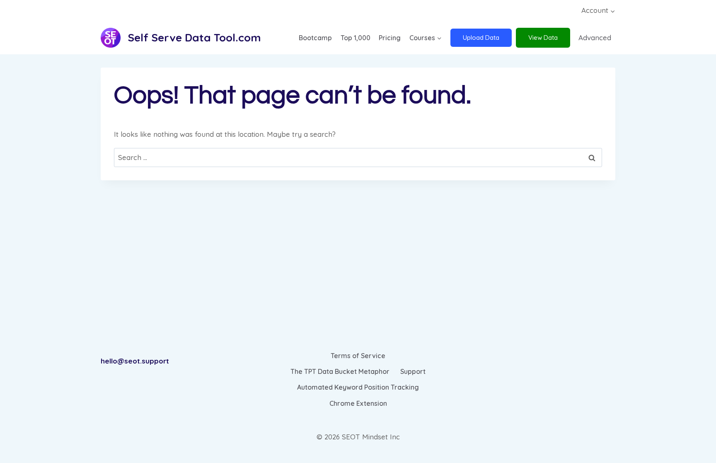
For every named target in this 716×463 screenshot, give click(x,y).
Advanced (594, 37)
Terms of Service (358, 355)
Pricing (390, 38)
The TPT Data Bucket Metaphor (339, 371)
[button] (612, 11)
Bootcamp (315, 38)
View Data (543, 37)
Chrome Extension (358, 403)
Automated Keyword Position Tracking (358, 387)
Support (413, 371)
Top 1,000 (355, 38)
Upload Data (481, 37)
